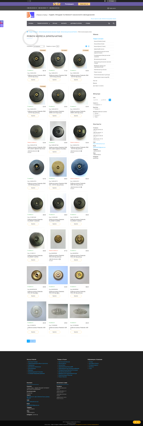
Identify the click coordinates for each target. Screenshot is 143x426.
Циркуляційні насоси (99, 49)
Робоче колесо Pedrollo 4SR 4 (79, 328)
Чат (138, 422)
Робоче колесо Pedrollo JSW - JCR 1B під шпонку (37, 184)
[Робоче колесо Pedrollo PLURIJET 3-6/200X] (36, 203)
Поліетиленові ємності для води (102, 74)
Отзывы (88, 23)
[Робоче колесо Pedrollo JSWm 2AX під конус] (79, 95)
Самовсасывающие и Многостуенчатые (38, 363)
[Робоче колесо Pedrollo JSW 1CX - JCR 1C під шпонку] (58, 167)
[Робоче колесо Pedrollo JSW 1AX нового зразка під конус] (36, 131)
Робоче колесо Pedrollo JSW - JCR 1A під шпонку (79, 148)
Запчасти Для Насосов (64, 361)
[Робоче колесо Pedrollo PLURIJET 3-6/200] (79, 203)
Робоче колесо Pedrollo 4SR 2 (58, 328)
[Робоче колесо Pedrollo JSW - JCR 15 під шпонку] (58, 59)
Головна (30, 23)
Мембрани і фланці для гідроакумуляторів (100, 66)
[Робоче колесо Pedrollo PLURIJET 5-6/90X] (58, 203)
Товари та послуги (42, 23)
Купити (33, 79)
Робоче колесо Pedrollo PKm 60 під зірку (35, 292)
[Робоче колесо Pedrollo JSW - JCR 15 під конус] (36, 59)
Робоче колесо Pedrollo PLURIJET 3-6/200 (77, 220)
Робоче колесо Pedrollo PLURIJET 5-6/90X (56, 220)
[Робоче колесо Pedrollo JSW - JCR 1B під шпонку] (36, 167)
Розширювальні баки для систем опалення (102, 56)
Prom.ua (78, 421)
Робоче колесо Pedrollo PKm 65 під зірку (56, 292)
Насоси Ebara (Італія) (99, 43)
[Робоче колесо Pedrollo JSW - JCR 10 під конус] (79, 59)
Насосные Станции (32, 361)
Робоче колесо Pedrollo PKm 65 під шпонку (77, 292)
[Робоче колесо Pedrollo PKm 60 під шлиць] (79, 239)
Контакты (91, 366)
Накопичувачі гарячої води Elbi (101, 77)
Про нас (55, 23)
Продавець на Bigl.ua (71, 423)
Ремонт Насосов (63, 376)
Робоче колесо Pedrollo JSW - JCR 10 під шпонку (37, 112)
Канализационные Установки (35, 371)
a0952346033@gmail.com (99, 147)
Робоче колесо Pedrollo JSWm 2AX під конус (77, 112)
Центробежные (32, 368)
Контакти (64, 23)
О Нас (90, 368)
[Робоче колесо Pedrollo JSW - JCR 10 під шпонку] (36, 95)
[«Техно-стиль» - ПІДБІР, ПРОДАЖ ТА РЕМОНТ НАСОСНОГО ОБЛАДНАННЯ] (30, 15)
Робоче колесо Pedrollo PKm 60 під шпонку (56, 256)
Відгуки (95, 83)
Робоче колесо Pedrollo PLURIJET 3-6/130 (35, 256)
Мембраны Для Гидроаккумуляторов (68, 373)
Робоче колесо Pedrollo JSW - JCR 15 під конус (37, 76)
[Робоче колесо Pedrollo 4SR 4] (79, 311)
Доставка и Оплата (94, 363)
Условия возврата (93, 365)
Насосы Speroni (62, 363)
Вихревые (30, 370)
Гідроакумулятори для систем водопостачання (101, 52)
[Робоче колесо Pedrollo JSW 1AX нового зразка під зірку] (58, 131)
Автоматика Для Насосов (65, 371)
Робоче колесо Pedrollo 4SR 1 (36, 328)
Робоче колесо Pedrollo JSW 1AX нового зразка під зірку (58, 148)
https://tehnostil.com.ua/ (99, 143)
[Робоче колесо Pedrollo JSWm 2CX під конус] (58, 95)
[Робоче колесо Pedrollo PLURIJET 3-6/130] (36, 239)
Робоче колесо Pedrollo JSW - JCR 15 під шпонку (58, 76)
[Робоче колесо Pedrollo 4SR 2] (58, 311)
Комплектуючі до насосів (100, 69)
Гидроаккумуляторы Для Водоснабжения (69, 368)
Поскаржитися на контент (81, 424)
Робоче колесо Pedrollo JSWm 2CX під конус (56, 112)
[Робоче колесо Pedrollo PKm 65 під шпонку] (79, 275)
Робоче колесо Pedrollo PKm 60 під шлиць (77, 256)
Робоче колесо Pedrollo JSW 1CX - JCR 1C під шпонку (58, 184)
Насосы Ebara (62, 365)
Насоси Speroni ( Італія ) (100, 46)
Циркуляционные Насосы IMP (66, 366)
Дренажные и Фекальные (34, 366)
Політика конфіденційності (93, 424)
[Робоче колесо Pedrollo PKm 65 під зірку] (58, 275)
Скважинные (31, 365)
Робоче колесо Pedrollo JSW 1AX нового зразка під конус (37, 148)
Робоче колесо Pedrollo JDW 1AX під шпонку (77, 184)
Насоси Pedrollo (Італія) (99, 41)
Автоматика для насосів (100, 59)
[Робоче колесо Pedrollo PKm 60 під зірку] (36, 275)
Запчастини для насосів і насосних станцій (49, 31)
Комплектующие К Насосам (65, 375)
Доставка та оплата (76, 23)
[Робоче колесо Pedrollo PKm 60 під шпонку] (58, 239)
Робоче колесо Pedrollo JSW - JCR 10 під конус (79, 76)
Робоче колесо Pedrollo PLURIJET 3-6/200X (35, 220)
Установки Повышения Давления (36, 373)
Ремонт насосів (98, 72)
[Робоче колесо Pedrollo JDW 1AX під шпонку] (79, 167)
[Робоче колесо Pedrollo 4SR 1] (36, 311)
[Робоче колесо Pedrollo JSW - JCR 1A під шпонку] (79, 131)
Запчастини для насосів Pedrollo (69, 31)
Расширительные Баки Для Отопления (68, 370)
